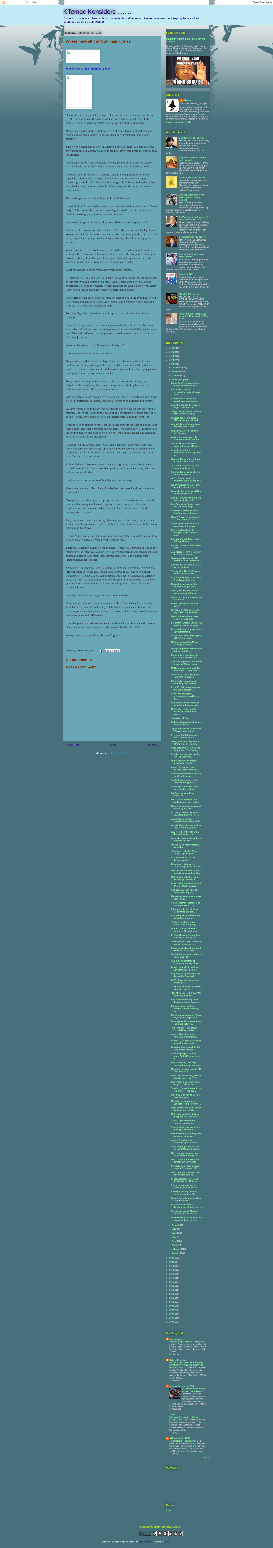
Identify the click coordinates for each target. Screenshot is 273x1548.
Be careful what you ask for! (192, 237)
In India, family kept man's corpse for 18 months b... (184, 929)
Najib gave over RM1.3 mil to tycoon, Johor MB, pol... (185, 591)
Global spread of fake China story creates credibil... (184, 787)
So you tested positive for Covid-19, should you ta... (185, 1186)
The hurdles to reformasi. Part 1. (184, 1441)
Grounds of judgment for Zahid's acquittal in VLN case (186, 865)
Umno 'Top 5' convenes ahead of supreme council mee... (185, 384)
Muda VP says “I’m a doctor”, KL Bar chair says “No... (185, 518)
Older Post (152, 745)
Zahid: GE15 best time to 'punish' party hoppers (183, 1121)
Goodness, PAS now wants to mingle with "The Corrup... (185, 749)
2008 (171, 1310)
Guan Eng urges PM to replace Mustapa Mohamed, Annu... (186, 1147)
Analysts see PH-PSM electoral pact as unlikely (186, 566)
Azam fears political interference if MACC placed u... (186, 452)
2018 (171, 1270)
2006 (171, 1318)
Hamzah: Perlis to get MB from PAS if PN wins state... (186, 460)
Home (112, 745)
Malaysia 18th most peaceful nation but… (185, 846)
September (177, 379)
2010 (171, 1302)
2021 (171, 1258)
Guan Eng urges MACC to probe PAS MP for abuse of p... (185, 1056)
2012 (171, 1294)
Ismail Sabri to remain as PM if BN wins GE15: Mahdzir (186, 884)
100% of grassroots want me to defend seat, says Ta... (186, 1173)
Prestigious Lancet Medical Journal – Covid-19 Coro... (185, 1212)
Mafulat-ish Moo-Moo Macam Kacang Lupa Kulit (185, 643)
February (176, 1249)
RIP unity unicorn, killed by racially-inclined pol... (184, 910)
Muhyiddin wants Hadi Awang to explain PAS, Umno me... (185, 1115)
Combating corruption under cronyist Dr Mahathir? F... (185, 1167)
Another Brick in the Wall (181, 1386)
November (177, 371)
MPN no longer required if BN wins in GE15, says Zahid (185, 669)
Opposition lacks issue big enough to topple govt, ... (184, 585)
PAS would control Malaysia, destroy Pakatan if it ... (185, 833)
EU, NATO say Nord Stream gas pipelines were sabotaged (186, 624)
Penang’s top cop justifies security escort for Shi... (184, 1192)
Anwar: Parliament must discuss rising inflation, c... (185, 768)
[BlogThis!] (109, 650)
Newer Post (72, 745)
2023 (171, 360)
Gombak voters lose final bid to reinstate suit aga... (186, 839)
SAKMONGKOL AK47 (179, 1438)
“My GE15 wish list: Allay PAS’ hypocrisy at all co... (186, 994)
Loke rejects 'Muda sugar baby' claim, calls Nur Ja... (186, 1022)
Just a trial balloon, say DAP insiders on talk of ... (185, 466)
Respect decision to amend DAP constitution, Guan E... (185, 419)
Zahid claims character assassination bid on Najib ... (186, 820)
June (174, 1233)
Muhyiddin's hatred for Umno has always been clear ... (185, 878)
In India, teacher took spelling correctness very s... (185, 755)
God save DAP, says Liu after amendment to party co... (185, 891)
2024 (171, 356)
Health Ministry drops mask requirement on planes (184, 617)
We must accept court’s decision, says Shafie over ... (186, 1205)
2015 (171, 1282)
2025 (171, 352)
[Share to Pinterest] (118, 650)
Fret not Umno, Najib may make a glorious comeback (186, 1134)
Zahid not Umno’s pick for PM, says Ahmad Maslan (186, 1048)
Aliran (172, 1415)
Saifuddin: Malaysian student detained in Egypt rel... (185, 975)
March (175, 1245)
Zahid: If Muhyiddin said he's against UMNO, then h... (185, 968)
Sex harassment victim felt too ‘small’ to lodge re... (186, 775)
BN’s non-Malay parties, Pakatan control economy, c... (185, 1008)
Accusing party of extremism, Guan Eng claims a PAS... (185, 813)
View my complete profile (178, 122)
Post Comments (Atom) (118, 753)
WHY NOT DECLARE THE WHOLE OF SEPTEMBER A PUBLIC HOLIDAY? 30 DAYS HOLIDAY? (186, 1365)
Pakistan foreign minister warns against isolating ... (186, 630)
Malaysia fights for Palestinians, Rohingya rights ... (186, 649)
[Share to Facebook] (115, 650)
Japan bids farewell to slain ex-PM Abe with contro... (186, 729)
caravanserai (175, 1339)
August (175, 1225)
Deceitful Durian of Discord (192, 177)
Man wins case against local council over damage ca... (185, 1154)
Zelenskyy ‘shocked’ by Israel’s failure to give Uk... (186, 987)
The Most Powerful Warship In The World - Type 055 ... (186, 1089)
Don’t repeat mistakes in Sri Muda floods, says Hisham (185, 800)
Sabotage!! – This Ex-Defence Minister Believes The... (185, 572)
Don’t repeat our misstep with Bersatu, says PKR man (185, 1160)
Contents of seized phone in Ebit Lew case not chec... (185, 512)
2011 (171, 1298)
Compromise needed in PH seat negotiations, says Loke (186, 1016)
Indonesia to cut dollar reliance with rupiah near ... (186, 540)
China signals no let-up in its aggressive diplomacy (185, 524)
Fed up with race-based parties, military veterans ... (186, 723)
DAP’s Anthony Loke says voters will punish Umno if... (186, 1063)
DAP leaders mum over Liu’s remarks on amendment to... (186, 871)
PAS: (191, 255)
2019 (171, 1266)
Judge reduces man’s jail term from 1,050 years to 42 (186, 412)
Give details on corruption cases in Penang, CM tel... (185, 445)
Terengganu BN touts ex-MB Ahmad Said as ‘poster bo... (186, 559)
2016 (171, 1278)
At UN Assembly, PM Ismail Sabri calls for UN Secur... (185, 1180)
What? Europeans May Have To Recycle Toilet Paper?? (186, 1076)
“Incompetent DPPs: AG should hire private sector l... (186, 942)
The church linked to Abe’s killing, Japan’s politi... (184, 852)
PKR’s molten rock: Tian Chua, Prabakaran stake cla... (186, 579)
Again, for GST (186, 274)
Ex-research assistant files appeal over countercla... (184, 399)
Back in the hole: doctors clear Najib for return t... (186, 1199)
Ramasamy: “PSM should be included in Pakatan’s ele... (185, 704)
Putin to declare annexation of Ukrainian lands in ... (185, 473)
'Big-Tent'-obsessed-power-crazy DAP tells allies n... (184, 1029)
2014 (171, 1286)
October (176, 375)
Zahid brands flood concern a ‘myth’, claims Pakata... (185, 406)
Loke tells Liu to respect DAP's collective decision (186, 492)
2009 (171, 1306)
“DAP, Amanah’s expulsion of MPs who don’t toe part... (185, 742)
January (176, 1253)
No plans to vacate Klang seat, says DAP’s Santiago (186, 675)
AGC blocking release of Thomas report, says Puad (185, 962)
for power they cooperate (180, 1342)
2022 (171, 364)
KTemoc (187, 100)
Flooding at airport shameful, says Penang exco (185, 1096)
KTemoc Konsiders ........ (97, 11)
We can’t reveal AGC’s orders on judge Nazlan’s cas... (185, 486)
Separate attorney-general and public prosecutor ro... (185, 1128)
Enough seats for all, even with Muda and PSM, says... (186, 949)
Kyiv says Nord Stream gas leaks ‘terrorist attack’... (184, 736)
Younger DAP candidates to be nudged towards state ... (186, 1042)
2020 (171, 1262)
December (177, 367)
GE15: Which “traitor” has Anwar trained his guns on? (186, 479)
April (174, 1241)
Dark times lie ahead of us (191, 138)
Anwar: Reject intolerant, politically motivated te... (184, 1035)
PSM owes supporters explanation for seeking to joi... (185, 696)
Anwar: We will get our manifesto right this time (184, 1141)
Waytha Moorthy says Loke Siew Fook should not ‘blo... (186, 438)
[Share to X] (112, 650)
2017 (171, 1274)
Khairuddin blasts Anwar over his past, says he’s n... (185, 1083)
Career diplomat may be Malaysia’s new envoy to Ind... (184, 532)
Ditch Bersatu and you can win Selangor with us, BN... (186, 1109)
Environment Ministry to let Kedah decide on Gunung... (185, 1000)
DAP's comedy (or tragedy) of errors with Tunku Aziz (193, 218)
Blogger (167, 1542)
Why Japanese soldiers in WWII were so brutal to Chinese (191, 197)
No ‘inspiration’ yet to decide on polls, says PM (186, 955)
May (174, 1237)
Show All (206, 1458)
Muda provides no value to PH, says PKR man (186, 1070)
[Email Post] (100, 651)
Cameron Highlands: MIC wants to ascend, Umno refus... (186, 662)
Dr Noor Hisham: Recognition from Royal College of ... (185, 936)
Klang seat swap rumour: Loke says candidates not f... (186, 499)
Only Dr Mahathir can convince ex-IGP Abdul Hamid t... (186, 826)
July (174, 1229)
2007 (171, 1314)
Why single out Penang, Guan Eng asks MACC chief (185, 425)
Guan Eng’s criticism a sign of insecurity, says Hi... (186, 807)
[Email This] (106, 650)
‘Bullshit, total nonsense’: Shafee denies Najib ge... (184, 923)
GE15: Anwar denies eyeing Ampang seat (184, 981)
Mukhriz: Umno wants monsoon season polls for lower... (186, 1218)
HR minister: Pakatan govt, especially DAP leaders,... (184, 682)
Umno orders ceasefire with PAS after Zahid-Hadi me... (185, 656)
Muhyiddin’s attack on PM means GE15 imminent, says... (184, 711)
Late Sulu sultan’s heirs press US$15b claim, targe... (185, 505)
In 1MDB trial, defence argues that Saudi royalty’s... (185, 688)
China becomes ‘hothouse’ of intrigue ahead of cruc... (185, 904)
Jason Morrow (145, 1542)
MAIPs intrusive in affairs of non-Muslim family (184, 762)
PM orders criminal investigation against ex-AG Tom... (185, 392)
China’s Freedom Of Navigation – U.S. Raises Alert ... (186, 637)
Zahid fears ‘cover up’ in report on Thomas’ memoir (186, 553)
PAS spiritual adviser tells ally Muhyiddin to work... (185, 917)
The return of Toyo (180, 718)
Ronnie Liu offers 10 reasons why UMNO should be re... (185, 611)
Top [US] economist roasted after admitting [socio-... (184, 781)
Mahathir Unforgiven (189, 294)
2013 (171, 1290)
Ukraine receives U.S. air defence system (183, 858)
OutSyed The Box (177, 1360)
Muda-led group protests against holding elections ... (186, 1102)
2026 (171, 348)
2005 (171, 1322)
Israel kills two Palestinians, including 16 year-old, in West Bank (193, 316)
